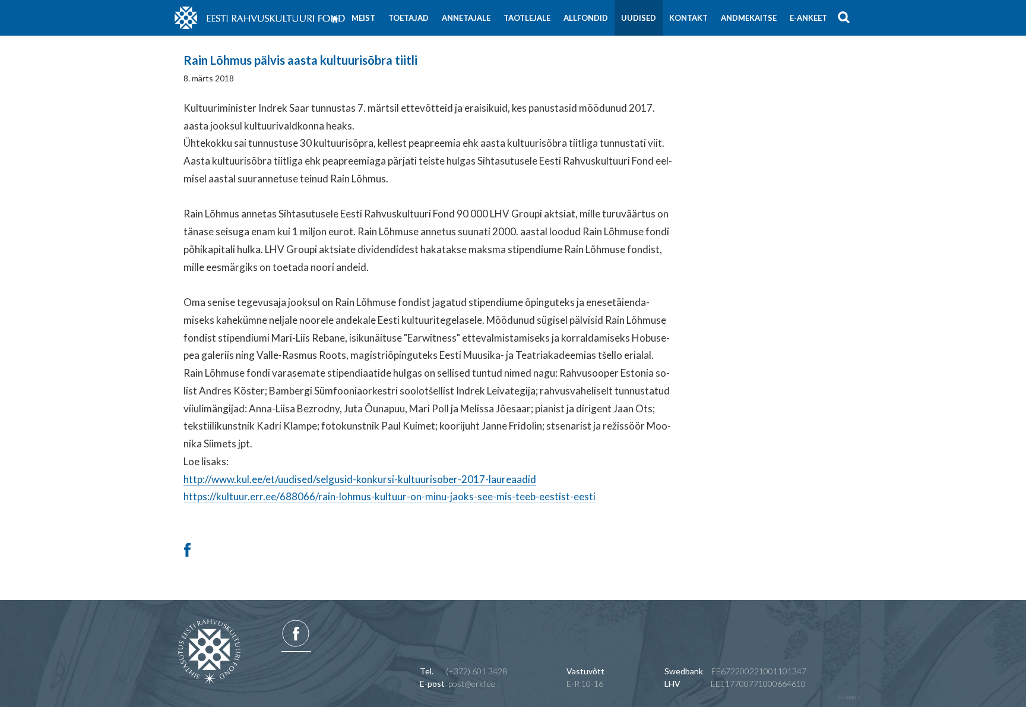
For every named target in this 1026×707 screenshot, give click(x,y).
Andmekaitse (749, 18)
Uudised (638, 18)
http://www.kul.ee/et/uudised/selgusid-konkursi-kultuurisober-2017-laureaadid (359, 479)
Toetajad (408, 18)
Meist (363, 18)
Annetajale (466, 18)
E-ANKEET (808, 18)
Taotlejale (527, 18)
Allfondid (585, 18)
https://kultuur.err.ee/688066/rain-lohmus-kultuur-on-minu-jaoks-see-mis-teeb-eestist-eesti (389, 496)
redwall (848, 697)
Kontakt (688, 18)
